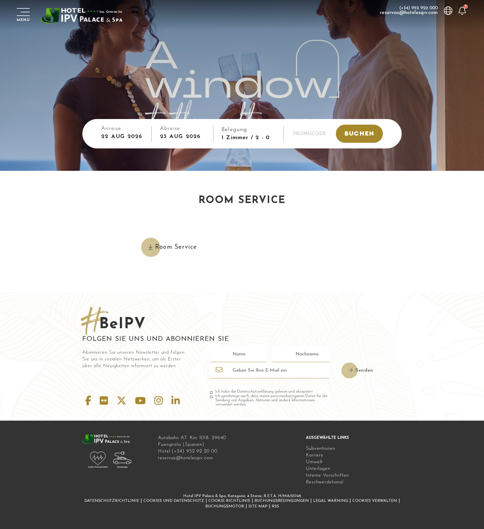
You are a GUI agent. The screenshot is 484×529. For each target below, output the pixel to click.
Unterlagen (318, 468)
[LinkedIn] (175, 402)
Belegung (234, 129)
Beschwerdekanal (324, 482)
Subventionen (320, 448)
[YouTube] (142, 402)
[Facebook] (89, 402)
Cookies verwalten (374, 501)
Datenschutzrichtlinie (111, 501)
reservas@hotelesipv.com (409, 12)
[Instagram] (160, 402)
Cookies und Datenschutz (173, 501)
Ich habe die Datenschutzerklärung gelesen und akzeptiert (264, 392)
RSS (275, 506)
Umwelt (314, 462)
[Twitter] (123, 402)
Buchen (359, 133)
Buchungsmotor (224, 506)
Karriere (315, 455)
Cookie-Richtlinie (229, 501)
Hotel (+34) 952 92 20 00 (188, 451)
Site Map (257, 506)
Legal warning (330, 501)
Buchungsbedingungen (282, 501)
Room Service (176, 247)
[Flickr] (105, 402)
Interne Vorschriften (327, 475)
